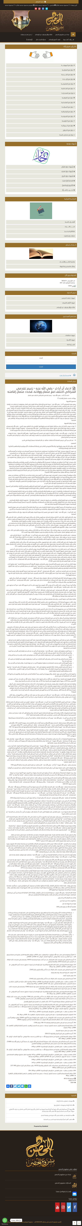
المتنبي (70, 5)
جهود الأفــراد (70, 340)
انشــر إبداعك (71, 344)
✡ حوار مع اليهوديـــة (68, 65)
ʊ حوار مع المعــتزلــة (68, 93)
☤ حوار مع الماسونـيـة (68, 84)
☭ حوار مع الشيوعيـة (68, 116)
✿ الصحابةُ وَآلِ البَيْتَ (68, 181)
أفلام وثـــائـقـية (70, 222)
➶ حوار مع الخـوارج (69, 130)
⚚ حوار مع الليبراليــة (68, 107)
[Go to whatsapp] (4, 1220)
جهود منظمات (70, 335)
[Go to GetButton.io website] (5, 1224)
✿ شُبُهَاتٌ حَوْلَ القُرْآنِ (68, 167)
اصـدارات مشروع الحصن (63, 1183)
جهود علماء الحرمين (68, 298)
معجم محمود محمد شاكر (42, 5)
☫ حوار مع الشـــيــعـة (68, 74)
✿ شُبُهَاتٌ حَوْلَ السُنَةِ (68, 171)
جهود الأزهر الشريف (68, 303)
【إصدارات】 (29, 39)
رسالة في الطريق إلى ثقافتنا (8, 5)
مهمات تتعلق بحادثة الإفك (64, 1101)
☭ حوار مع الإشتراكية (68, 111)
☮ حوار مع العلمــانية (68, 102)
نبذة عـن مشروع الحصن (62, 34)
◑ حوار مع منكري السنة (67, 135)
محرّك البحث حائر (41, 39)
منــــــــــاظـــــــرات (70, 226)
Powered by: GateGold (41, 1126)
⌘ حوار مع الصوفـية (68, 98)
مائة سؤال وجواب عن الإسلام (43, 34)
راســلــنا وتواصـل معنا (63, 1191)
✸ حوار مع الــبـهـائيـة (68, 125)
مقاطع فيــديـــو (69, 231)
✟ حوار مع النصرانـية (68, 70)
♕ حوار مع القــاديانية (68, 88)
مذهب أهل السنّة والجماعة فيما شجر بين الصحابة (58, 1119)
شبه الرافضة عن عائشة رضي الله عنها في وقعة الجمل (57, 1115)
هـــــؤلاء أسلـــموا (68, 39)
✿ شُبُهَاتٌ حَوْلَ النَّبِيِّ (68, 176)
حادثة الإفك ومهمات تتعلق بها (63, 1105)
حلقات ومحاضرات (69, 236)
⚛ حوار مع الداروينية (68, 121)
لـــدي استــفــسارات (26, 34)
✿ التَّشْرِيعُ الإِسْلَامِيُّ (68, 185)
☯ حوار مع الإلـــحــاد (68, 79)
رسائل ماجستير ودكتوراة (67, 266)
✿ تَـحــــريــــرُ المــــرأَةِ (68, 190)
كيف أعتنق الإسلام (54, 39)
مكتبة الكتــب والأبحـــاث (67, 262)
